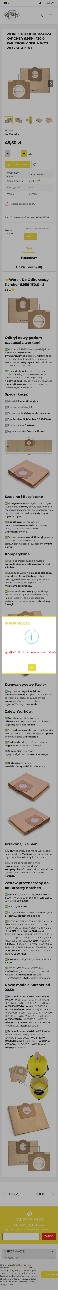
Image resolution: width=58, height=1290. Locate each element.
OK (32, 667)
